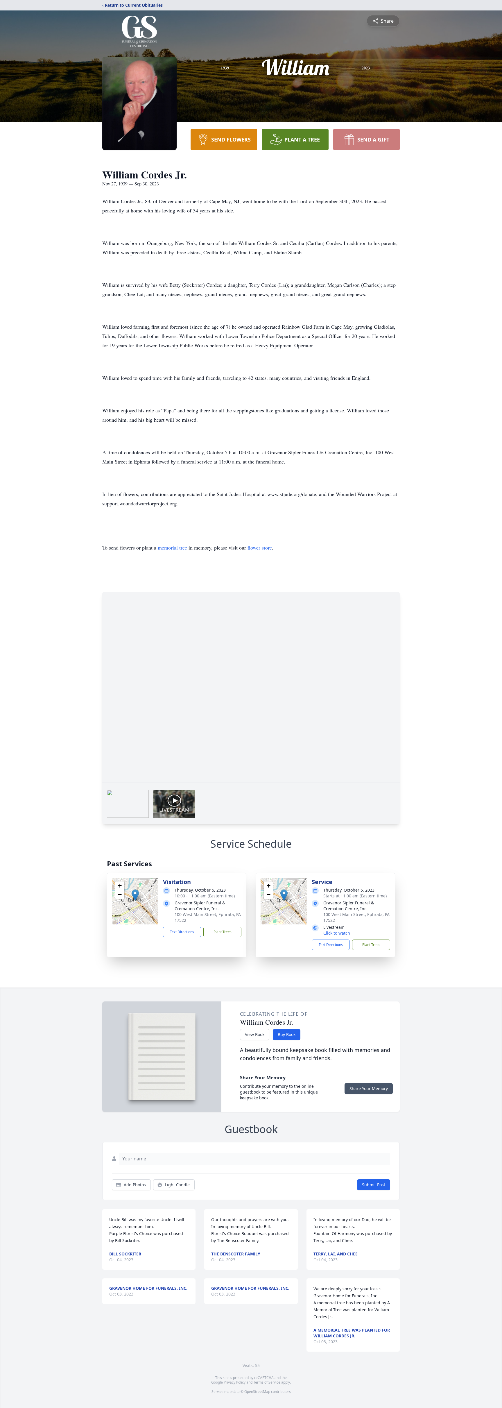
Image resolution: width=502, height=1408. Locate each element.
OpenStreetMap (257, 1391)
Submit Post (373, 1184)
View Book (254, 1034)
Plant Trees (223, 931)
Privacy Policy (234, 1382)
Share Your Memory (368, 1088)
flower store (260, 547)
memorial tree (172, 547)
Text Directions (182, 931)
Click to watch (336, 933)
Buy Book (286, 1034)
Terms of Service (266, 1382)
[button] (135, 895)
